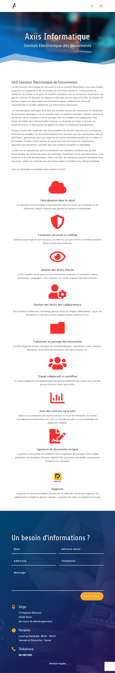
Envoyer (92, 596)
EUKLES (61, 169)
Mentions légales (57, 663)
